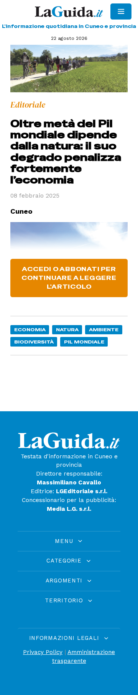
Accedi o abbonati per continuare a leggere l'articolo (68, 278)
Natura (67, 329)
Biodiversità (34, 342)
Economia (30, 329)
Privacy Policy (42, 652)
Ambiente (103, 329)
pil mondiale (84, 342)
